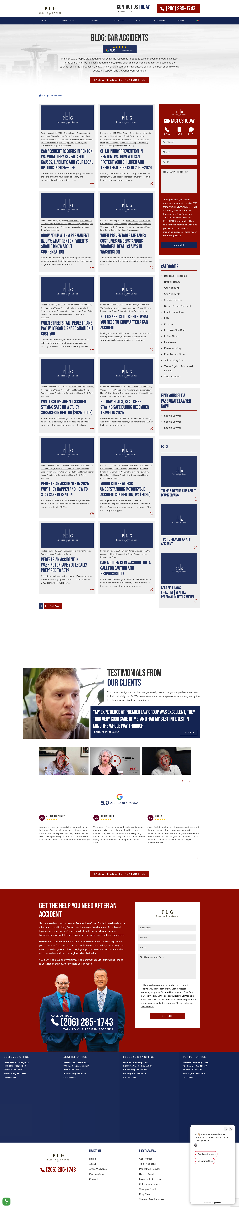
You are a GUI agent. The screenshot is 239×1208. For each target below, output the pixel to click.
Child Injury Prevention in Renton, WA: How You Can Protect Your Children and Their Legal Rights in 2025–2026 (126, 159)
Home (40, 96)
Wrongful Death (147, 1189)
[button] (183, 781)
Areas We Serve (98, 1169)
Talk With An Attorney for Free (119, 80)
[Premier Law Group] (50, 8)
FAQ (88, 136)
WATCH (188, 733)
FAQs (138, 20)
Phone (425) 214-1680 (15, 1073)
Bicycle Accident (148, 1174)
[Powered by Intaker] (218, 1203)
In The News (64, 139)
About (43, 20)
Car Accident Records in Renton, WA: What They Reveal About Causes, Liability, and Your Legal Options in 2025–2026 (67, 159)
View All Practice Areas (151, 1199)
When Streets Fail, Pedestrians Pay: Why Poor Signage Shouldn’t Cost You (67, 328)
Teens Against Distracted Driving (120, 145)
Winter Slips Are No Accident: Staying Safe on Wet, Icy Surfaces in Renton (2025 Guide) (66, 407)
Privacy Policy (174, 235)
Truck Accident (64, 145)
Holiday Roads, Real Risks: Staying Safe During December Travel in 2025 (124, 407)
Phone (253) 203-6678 (134, 1073)
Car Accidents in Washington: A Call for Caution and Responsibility (125, 568)
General (168, 324)
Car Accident (82, 133)
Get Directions (10, 1077)
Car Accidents (47, 223)
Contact (180, 20)
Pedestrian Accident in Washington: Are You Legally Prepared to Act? (64, 565)
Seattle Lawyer (172, 416)
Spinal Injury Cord (66, 142)
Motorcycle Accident (150, 1179)
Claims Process (57, 136)
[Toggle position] (226, 1129)
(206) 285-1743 (180, 8)
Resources (158, 20)
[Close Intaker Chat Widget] (231, 1129)
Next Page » (55, 606)
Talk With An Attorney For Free (119, 874)
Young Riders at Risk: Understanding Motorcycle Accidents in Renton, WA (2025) (125, 489)
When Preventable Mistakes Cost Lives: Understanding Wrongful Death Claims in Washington (123, 244)
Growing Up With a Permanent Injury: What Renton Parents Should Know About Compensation (65, 244)
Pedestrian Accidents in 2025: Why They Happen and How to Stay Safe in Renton (65, 489)
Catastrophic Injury (149, 1184)
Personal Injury (86, 139)
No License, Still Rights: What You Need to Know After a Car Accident (124, 322)
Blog (46, 95)
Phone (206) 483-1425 (74, 1073)
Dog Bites (144, 1194)
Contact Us (133, 7)
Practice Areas (68, 20)
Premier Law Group (49, 142)
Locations (94, 20)
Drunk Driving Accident (75, 136)
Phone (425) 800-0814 (194, 1073)
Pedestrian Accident (150, 1169)
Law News (74, 139)
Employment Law (107, 139)
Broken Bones (70, 133)
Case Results (118, 20)
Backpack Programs (175, 276)
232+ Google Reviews (124, 802)
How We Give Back (49, 139)
